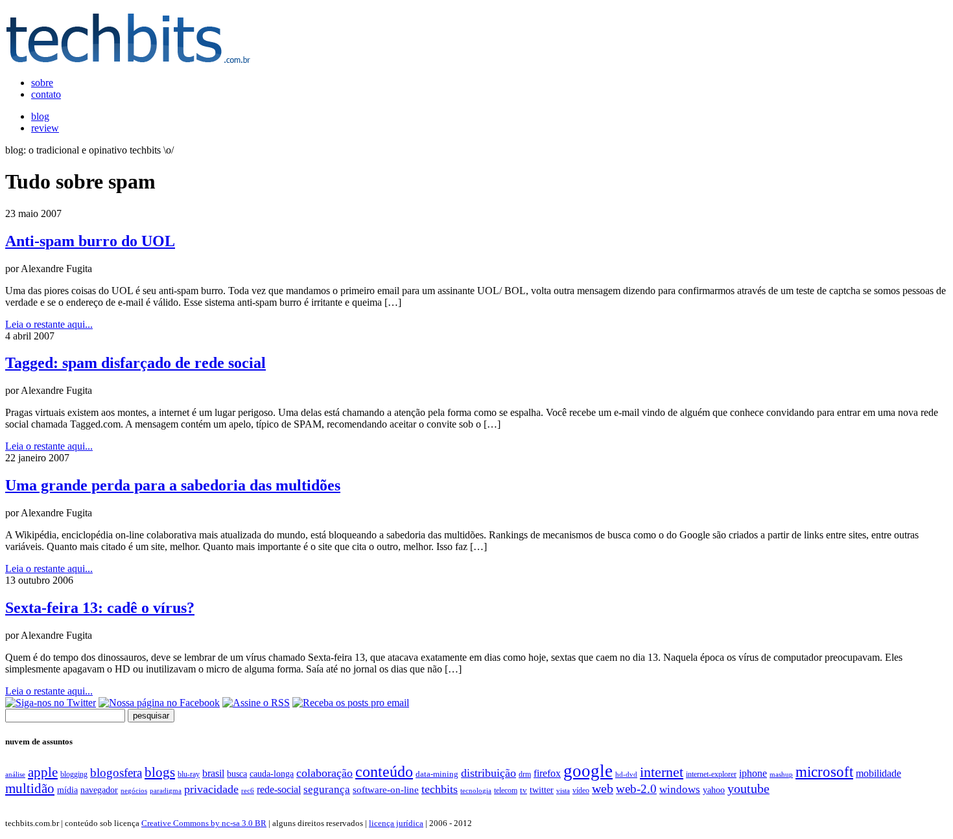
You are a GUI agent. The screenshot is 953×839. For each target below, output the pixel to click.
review (45, 127)
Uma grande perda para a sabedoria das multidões (172, 485)
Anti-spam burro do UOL (90, 241)
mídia (67, 790)
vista (563, 790)
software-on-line (386, 789)
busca (237, 773)
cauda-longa (272, 773)
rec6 (247, 790)
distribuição (488, 772)
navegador (99, 790)
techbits (439, 789)
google (588, 771)
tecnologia (475, 790)
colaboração (324, 772)
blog (40, 116)
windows (679, 789)
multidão (29, 788)
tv (523, 790)
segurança (326, 789)
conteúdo (384, 771)
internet (661, 772)
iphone (753, 773)
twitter (542, 790)
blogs (160, 772)
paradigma (166, 790)
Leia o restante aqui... (49, 324)
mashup (781, 774)
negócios (134, 790)
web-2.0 (636, 789)
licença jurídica (396, 823)
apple (43, 772)
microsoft (824, 771)
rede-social (279, 789)
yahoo (714, 790)
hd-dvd (626, 774)
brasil (213, 773)
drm (525, 774)
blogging (74, 774)
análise (15, 774)
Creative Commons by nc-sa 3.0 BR (203, 823)
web (602, 788)
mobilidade (878, 773)
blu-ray (189, 774)
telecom (505, 790)
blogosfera (116, 772)
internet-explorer (711, 774)
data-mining (437, 774)
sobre (42, 82)
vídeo (580, 790)
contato (46, 94)
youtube (748, 788)
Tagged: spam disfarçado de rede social (135, 362)
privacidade (211, 789)
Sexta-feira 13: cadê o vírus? (99, 607)
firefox (547, 773)
